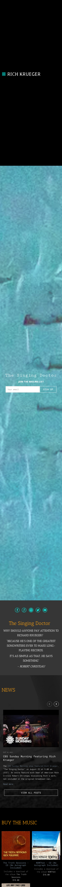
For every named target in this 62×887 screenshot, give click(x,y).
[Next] (56, 704)
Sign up (48, 389)
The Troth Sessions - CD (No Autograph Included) (16, 865)
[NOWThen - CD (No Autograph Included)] (46, 845)
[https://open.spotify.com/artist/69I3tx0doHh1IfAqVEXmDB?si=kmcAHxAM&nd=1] (31, 610)
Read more (8, 784)
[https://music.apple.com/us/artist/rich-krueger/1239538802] (24, 610)
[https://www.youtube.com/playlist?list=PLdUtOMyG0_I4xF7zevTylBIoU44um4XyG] (45, 610)
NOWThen (52, 871)
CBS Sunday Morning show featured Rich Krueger (33, 766)
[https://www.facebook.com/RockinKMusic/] (17, 610)
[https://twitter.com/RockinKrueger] (38, 610)
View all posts (31, 792)
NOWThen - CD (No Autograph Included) (46, 864)
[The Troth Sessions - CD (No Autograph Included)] (16, 845)
